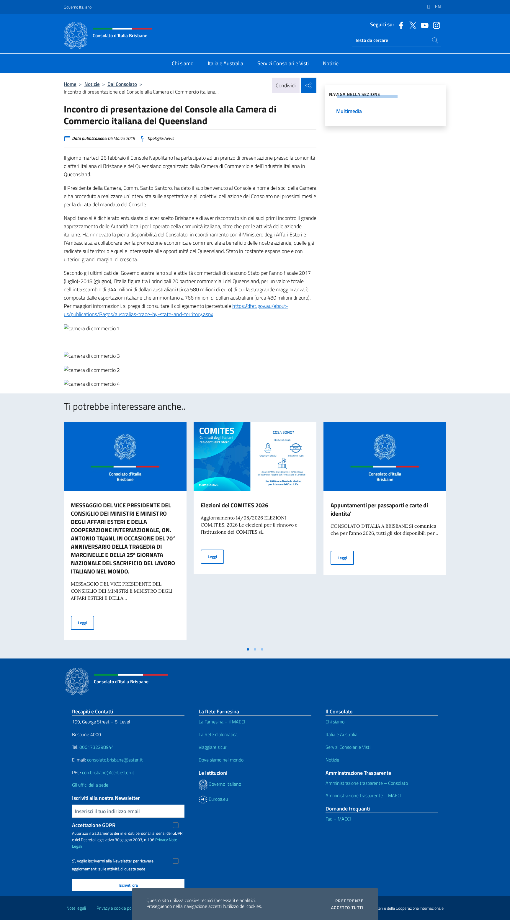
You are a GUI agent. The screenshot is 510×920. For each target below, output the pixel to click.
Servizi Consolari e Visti (348, 747)
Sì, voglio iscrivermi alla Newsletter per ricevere (112, 861)
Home (70, 84)
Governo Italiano (77, 7)
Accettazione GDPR (93, 825)
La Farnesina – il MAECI (222, 721)
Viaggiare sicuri (213, 747)
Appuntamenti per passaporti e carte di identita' (379, 509)
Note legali (76, 908)
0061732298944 (96, 747)
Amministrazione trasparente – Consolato (367, 783)
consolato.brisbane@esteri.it (115, 759)
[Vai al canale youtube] (423, 24)
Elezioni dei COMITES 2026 (234, 505)
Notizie (92, 84)
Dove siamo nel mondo (221, 759)
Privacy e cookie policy (117, 908)
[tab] (248, 649)
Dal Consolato (122, 84)
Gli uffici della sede (90, 784)
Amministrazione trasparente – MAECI (363, 795)
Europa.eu (217, 799)
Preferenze (349, 901)
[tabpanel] (125, 533)
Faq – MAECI (338, 818)
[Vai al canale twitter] (411, 24)
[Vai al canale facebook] (400, 24)
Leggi (86, 622)
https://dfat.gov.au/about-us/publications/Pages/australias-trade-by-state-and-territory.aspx (176, 310)
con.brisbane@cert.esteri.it (108, 772)
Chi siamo (335, 721)
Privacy (161, 839)
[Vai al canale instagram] (435, 24)
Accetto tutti (347, 908)
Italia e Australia (341, 734)
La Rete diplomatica (218, 734)
